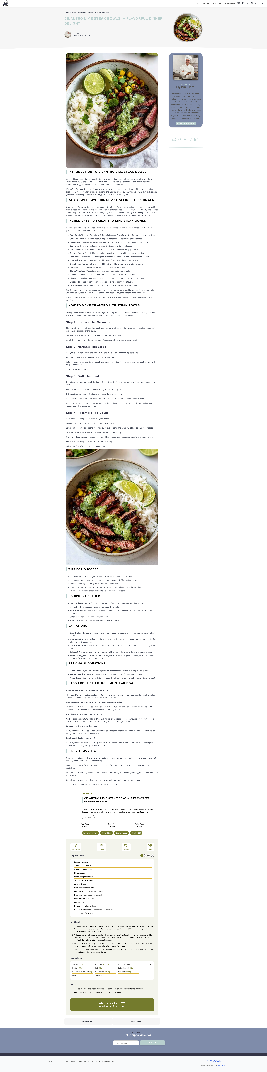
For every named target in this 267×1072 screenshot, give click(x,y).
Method (101, 849)
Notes (150, 849)
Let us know (103, 1006)
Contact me (81, 1061)
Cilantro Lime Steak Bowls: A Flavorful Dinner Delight (94, 12)
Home (196, 3)
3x (149, 855)
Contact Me (230, 3)
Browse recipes (108, 1061)
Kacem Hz (222, 1065)
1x (142, 855)
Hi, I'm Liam (70, 1061)
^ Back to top (52, 1061)
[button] (151, 862)
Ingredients (76, 849)
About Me (217, 3)
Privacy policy (94, 1061)
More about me (185, 123)
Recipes (206, 3)
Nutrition (126, 849)
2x (145, 855)
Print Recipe (88, 817)
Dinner (74, 12)
